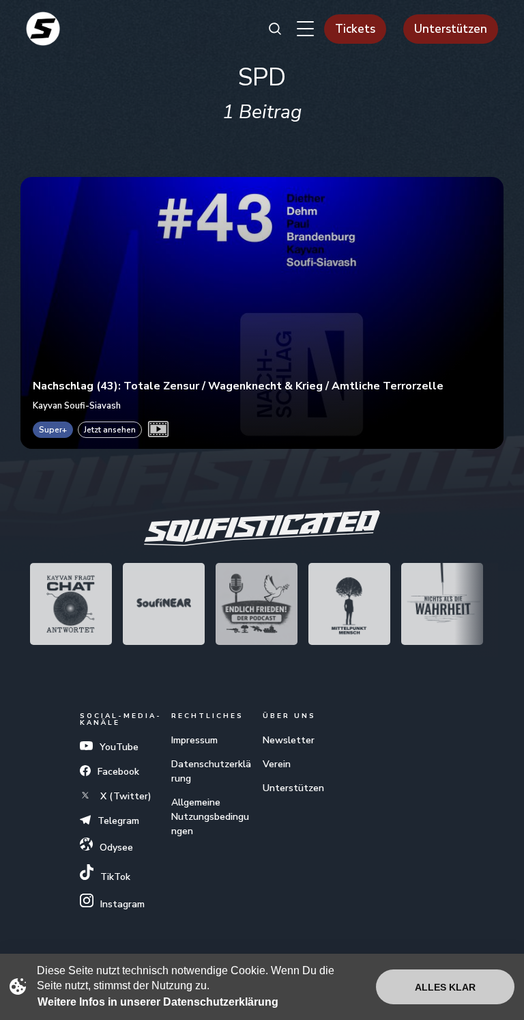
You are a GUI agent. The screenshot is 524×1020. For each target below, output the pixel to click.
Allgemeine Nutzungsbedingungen (210, 817)
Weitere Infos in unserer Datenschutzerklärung (158, 1002)
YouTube (119, 747)
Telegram (118, 820)
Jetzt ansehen (110, 429)
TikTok (115, 876)
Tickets (355, 29)
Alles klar (445, 987)
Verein (277, 764)
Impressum (194, 740)
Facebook (118, 771)
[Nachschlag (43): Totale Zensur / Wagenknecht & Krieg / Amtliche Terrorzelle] (262, 313)
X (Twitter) (124, 796)
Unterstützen (450, 29)
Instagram (122, 904)
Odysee (116, 847)
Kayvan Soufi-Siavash (77, 406)
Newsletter (289, 740)
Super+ (53, 429)
